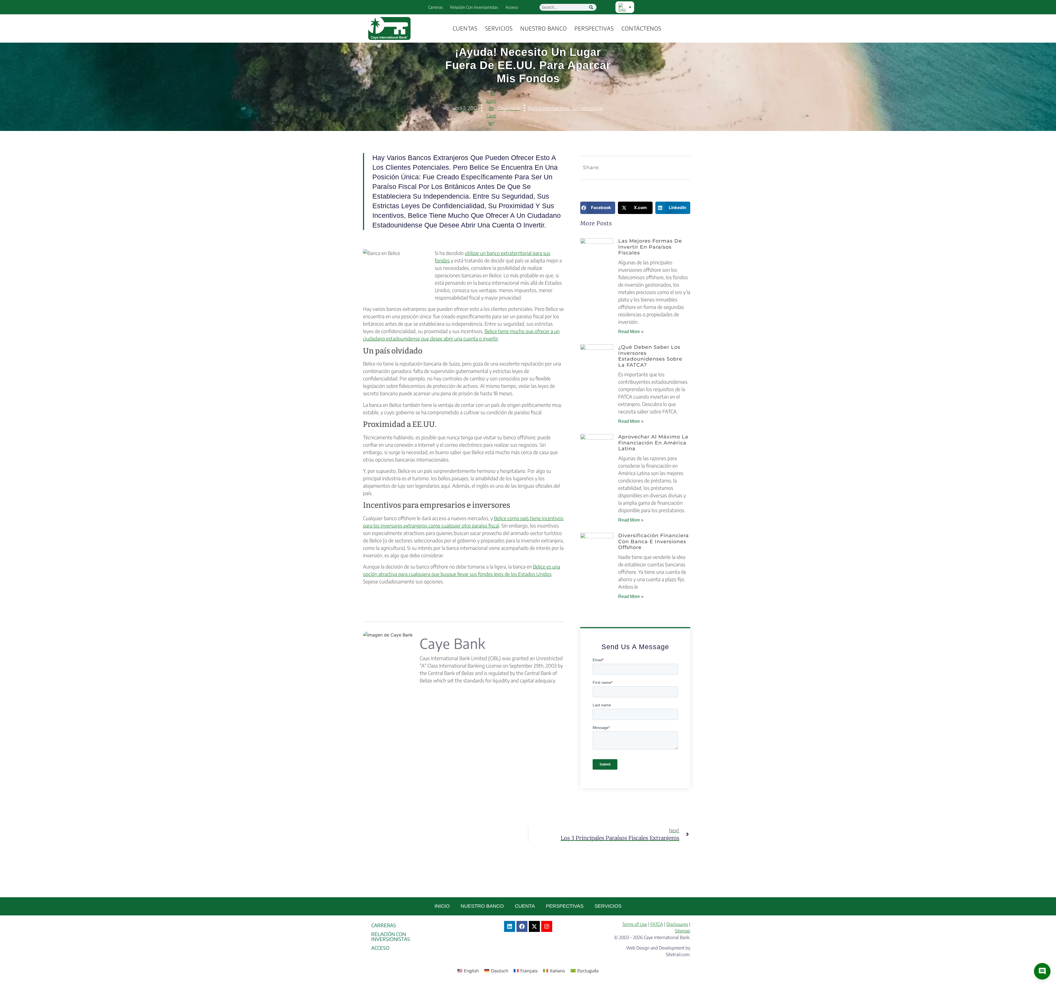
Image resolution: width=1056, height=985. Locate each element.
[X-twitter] (534, 926)
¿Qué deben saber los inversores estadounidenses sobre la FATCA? (650, 356)
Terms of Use (634, 924)
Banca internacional (549, 108)
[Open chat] (1042, 971)
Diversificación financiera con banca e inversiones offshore (653, 541)
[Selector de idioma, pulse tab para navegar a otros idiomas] (624, 7)
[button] (597, 208)
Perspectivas (594, 28)
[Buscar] (590, 7)
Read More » (631, 331)
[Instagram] (546, 926)
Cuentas (465, 28)
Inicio (442, 906)
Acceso (511, 7)
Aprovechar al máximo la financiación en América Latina (653, 443)
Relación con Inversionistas (474, 7)
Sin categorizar (587, 108)
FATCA (656, 924)
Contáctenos (641, 28)
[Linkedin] (509, 926)
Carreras (435, 7)
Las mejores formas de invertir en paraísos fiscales (650, 247)
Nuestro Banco (543, 28)
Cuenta (525, 906)
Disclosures (677, 924)
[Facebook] (521, 926)
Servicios (499, 28)
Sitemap (682, 931)
